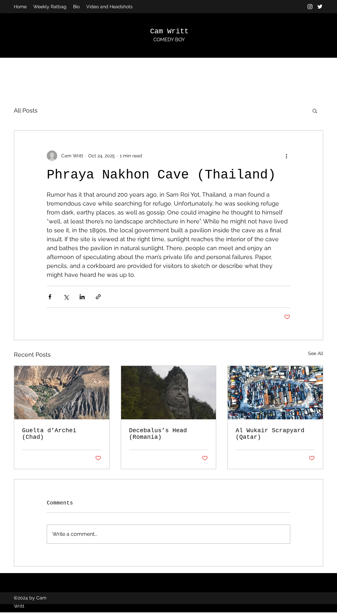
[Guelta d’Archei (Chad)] (61, 392)
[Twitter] (320, 6)
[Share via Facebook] (50, 297)
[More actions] (286, 156)
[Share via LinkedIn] (82, 297)
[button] (315, 110)
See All (315, 353)
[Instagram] (310, 6)
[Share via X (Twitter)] (66, 297)
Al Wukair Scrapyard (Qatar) (270, 433)
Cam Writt (169, 31)
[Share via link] (98, 297)
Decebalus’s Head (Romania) (158, 433)
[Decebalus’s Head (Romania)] (168, 392)
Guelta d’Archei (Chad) (49, 433)
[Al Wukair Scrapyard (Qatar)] (275, 392)
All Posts (26, 110)
